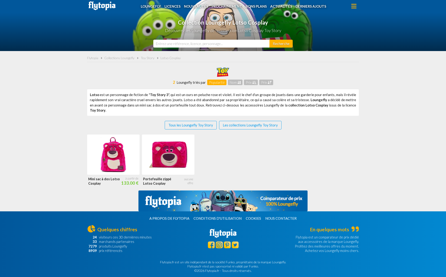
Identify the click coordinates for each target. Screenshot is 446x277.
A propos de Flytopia (169, 218)
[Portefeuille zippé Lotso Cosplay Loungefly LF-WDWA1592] (168, 155)
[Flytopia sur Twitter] (235, 245)
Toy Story (147, 58)
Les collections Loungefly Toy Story (250, 125)
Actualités (281, 6)
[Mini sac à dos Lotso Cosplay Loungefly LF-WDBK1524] (113, 155)
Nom (233, 82)
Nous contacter (281, 218)
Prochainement (227, 6)
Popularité (217, 82)
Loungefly (151, 6)
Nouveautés (196, 6)
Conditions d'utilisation (217, 218)
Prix (249, 82)
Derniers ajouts (310, 6)
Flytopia (102, 5)
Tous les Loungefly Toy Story (190, 125)
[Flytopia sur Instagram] (219, 245)
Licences (172, 6)
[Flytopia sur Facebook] (211, 245)
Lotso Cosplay (171, 58)
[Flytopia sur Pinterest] (227, 245)
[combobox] (211, 44)
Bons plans (256, 6)
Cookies (253, 218)
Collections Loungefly (119, 58)
